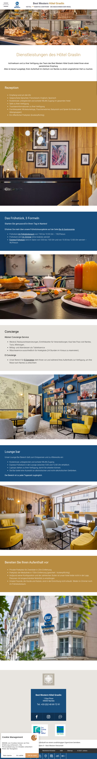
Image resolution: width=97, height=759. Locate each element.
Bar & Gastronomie (67, 229)
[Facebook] (37, 717)
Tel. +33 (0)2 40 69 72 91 (48, 704)
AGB (61, 751)
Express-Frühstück (17, 240)
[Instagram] (48, 717)
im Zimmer (26, 237)
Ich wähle (19, 755)
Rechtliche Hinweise (48, 751)
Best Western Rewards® (54, 746)
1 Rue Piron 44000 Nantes (48, 699)
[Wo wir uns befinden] (45, 756)
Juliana (84, 751)
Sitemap (70, 751)
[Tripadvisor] (60, 717)
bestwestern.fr (39, 746)
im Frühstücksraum (26, 234)
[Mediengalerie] (40, 756)
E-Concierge (29, 360)
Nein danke (7, 755)
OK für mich (32, 755)
